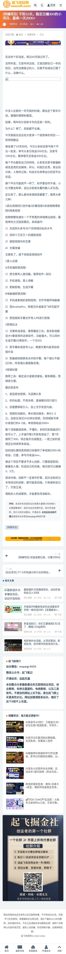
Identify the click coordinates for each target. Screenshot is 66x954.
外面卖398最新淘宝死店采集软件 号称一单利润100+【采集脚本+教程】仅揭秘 (42, 610)
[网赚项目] (12, 527)
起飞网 (52, 693)
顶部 (59, 951)
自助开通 (24, 678)
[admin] (5, 24)
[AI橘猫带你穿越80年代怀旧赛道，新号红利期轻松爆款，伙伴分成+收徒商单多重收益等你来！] (15, 758)
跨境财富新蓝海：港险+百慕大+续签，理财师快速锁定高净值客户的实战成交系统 (42, 787)
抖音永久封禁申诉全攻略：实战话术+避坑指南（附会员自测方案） (42, 771)
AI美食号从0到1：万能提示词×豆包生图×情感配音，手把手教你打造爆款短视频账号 (42, 725)
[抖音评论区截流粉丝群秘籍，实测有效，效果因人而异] (15, 742)
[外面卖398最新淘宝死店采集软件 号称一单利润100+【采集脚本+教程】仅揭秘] (13, 609)
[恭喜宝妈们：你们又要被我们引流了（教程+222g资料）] (13, 626)
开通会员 (46, 951)
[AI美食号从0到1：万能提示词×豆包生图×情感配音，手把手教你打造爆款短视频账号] (15, 727)
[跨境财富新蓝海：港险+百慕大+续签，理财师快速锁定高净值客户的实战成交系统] (15, 788)
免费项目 (13, 24)
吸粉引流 (28, 632)
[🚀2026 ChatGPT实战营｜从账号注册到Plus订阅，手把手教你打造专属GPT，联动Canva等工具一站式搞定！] (15, 804)
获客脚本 (33, 951)
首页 (21, 35)
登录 (52, 5)
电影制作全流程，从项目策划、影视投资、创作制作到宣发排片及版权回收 (42, 644)
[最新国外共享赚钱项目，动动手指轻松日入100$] (13, 596)
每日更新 (28, 598)
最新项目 (20, 951)
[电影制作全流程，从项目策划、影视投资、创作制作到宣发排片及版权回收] (13, 645)
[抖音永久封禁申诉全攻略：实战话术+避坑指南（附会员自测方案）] (15, 773)
